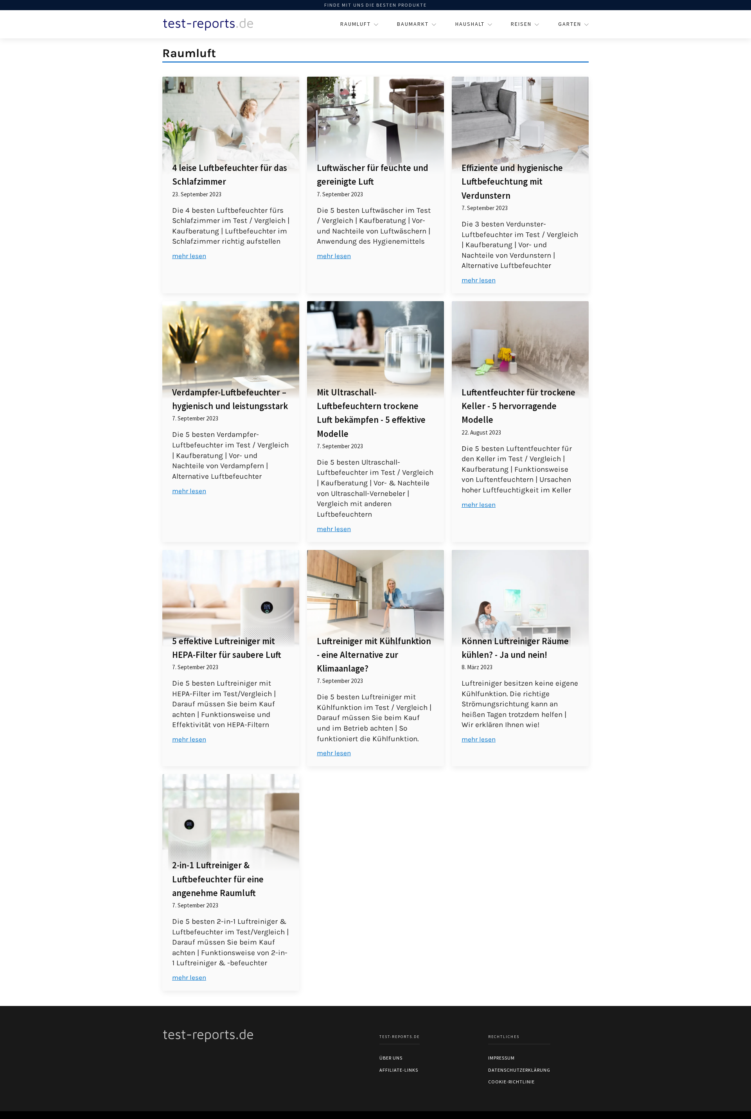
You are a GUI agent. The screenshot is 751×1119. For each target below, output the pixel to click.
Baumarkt (413, 23)
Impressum (501, 1058)
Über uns (390, 1058)
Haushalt (470, 23)
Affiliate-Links (398, 1070)
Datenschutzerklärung (519, 1070)
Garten (569, 23)
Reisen (521, 23)
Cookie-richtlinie (511, 1082)
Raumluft (355, 23)
